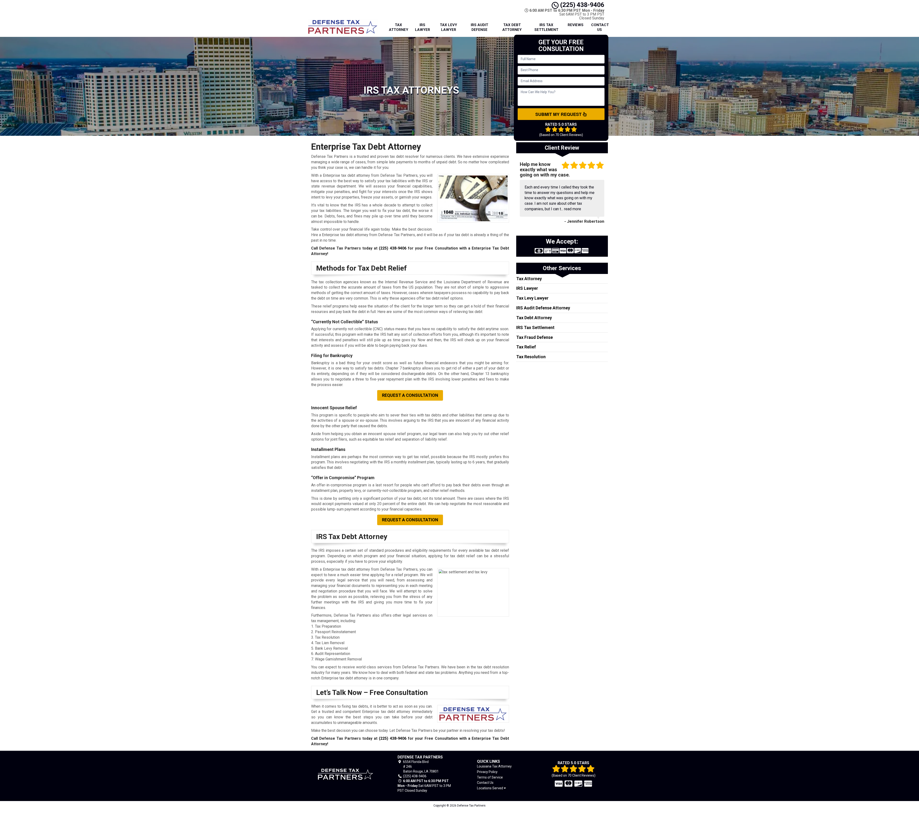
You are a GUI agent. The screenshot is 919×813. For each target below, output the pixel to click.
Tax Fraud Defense (534, 337)
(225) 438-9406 (581, 4)
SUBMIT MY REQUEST (559, 114)
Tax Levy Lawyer (448, 27)
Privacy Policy (487, 772)
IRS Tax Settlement (546, 27)
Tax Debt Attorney (512, 27)
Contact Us (600, 27)
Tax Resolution (531, 356)
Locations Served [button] (490, 788)
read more (572, 209)
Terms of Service (490, 777)
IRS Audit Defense (479, 27)
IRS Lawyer (422, 27)
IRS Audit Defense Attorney (543, 307)
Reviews (575, 25)
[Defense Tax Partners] (345, 774)
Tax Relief (526, 346)
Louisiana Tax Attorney (494, 766)
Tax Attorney (398, 27)
